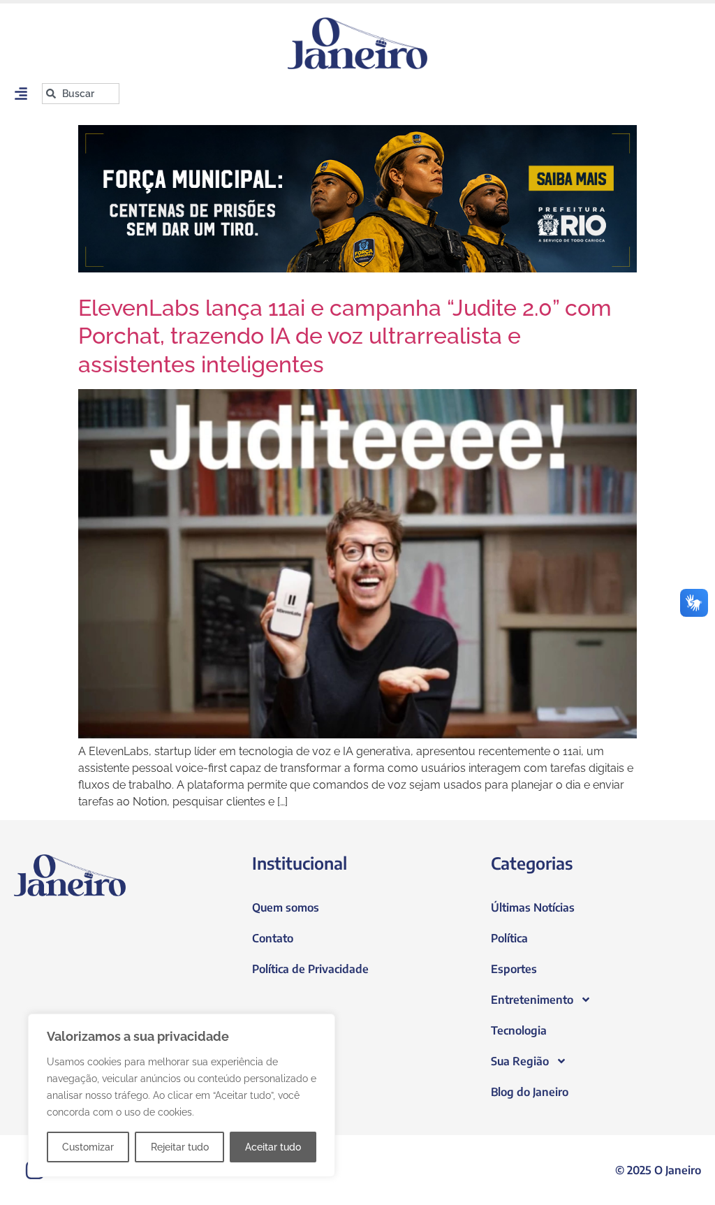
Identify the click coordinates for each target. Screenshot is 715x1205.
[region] (181, 1095)
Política (509, 938)
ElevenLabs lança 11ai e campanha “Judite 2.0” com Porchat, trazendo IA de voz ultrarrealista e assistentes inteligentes (345, 336)
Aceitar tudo (273, 1147)
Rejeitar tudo (180, 1147)
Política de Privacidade (310, 969)
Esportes (514, 969)
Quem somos (285, 907)
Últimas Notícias (533, 907)
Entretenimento (532, 1000)
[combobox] (80, 93)
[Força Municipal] (357, 198)
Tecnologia (519, 1030)
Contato (272, 938)
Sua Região (520, 1061)
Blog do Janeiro (529, 1092)
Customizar (88, 1147)
